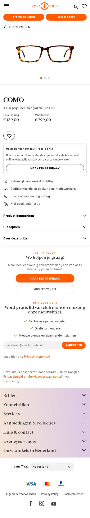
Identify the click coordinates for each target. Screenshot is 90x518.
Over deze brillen (43, 238)
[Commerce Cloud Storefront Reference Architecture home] (45, 6)
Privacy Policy (50, 494)
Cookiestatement (74, 494)
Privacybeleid (13, 376)
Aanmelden (73, 345)
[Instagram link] (41, 503)
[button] (75, 7)
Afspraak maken (24, 17)
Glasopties (43, 227)
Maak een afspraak (45, 168)
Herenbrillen (19, 27)
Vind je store (66, 17)
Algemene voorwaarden (21, 494)
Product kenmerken (43, 216)
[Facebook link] (31, 503)
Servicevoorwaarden (43, 376)
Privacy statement (37, 356)
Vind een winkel (45, 289)
